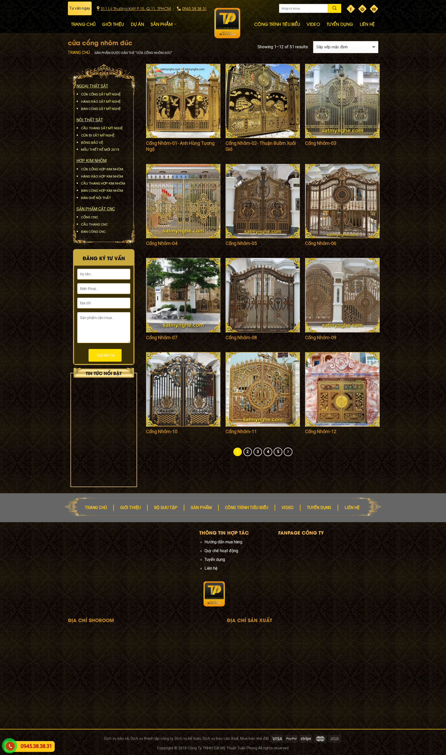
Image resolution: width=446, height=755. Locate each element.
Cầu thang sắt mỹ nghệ (102, 128)
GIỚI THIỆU (113, 24)
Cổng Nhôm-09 (320, 337)
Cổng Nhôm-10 (161, 431)
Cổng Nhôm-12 (320, 431)
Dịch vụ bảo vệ (116, 738)
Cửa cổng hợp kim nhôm (102, 169)
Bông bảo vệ (92, 142)
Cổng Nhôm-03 (320, 143)
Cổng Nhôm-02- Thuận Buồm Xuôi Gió (261, 146)
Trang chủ (79, 52)
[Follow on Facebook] (350, 8)
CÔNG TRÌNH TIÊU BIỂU (277, 24)
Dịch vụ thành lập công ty (152, 738)
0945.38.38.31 (36, 746)
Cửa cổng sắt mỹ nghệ (101, 94)
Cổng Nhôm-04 (161, 243)
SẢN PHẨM (162, 24)
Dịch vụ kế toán (188, 738)
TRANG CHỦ (83, 24)
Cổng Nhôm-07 (161, 337)
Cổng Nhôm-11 (241, 431)
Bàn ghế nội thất (96, 198)
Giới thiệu (130, 507)
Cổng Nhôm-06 (320, 243)
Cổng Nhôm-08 (241, 337)
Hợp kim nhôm (91, 160)
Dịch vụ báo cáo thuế (220, 738)
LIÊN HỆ (367, 24)
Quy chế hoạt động (221, 550)
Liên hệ (211, 568)
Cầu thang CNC (94, 224)
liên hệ (352, 507)
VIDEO (313, 24)
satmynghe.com (154, 568)
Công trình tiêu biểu (246, 507)
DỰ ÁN (137, 24)
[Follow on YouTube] (374, 8)
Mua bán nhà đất (254, 738)
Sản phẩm (201, 507)
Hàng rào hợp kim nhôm (102, 176)
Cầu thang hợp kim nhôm (103, 183)
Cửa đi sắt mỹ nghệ (98, 135)
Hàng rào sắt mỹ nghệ (101, 101)
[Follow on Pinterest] (362, 8)
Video (287, 507)
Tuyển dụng (319, 507)
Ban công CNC (93, 231)
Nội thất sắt (89, 119)
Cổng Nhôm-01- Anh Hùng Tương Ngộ (180, 146)
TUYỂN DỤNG (340, 24)
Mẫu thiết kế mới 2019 (100, 149)
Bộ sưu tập (165, 507)
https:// (133, 568)
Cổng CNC (89, 217)
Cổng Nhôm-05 (241, 243)
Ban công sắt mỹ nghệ (101, 109)
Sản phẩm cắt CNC (95, 208)
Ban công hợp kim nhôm (102, 190)
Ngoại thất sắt (92, 86)
